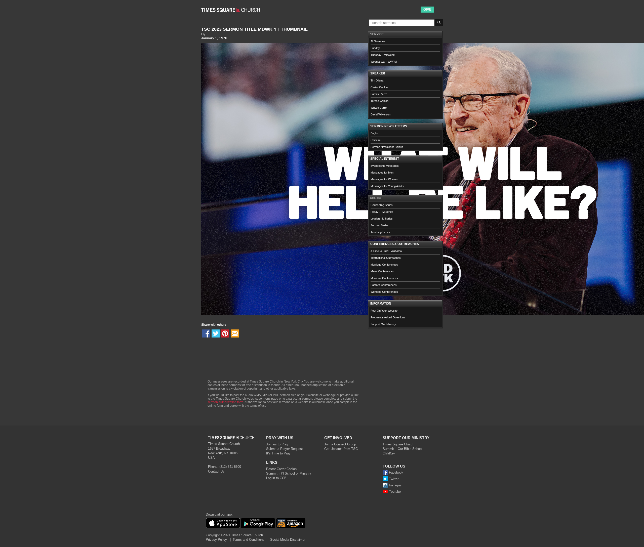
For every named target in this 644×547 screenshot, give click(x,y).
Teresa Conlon (379, 100)
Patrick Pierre (379, 94)
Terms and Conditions (248, 539)
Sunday (375, 48)
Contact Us (216, 471)
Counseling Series (382, 204)
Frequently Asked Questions (388, 317)
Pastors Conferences (384, 284)
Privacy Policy (216, 539)
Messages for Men (382, 172)
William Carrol (379, 107)
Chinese (376, 140)
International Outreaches (386, 257)
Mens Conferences (382, 271)
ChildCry (389, 453)
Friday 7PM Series (382, 211)
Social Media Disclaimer (287, 539)
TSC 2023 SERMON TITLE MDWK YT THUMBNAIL (254, 29)
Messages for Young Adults (387, 186)
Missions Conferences (384, 278)
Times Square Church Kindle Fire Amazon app (291, 523)
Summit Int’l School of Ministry (288, 473)
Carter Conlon (379, 87)
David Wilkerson (380, 114)
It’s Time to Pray (278, 453)
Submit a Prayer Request (284, 449)
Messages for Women (384, 179)
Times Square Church (398, 444)
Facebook (396, 472)
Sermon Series (380, 225)
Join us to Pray (277, 444)
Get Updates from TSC (341, 449)
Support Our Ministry (383, 324)
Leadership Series (382, 218)
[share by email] (235, 333)
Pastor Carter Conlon (281, 469)
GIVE (427, 9)
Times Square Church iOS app (223, 523)
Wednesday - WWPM (384, 61)
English (375, 133)
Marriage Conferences (384, 264)
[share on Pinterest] (225, 333)
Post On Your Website (384, 310)
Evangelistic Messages (385, 165)
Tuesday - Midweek (383, 54)
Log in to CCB (276, 478)
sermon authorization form (225, 402)
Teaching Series (380, 232)
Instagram (396, 485)
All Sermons (378, 41)
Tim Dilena (377, 80)
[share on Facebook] (206, 333)
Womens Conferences (384, 291)
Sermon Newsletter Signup (387, 146)
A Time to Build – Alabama (386, 251)
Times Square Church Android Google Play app (258, 523)
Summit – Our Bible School (402, 449)
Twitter (393, 479)
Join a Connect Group (340, 444)
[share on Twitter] (216, 333)
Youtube (395, 491)
